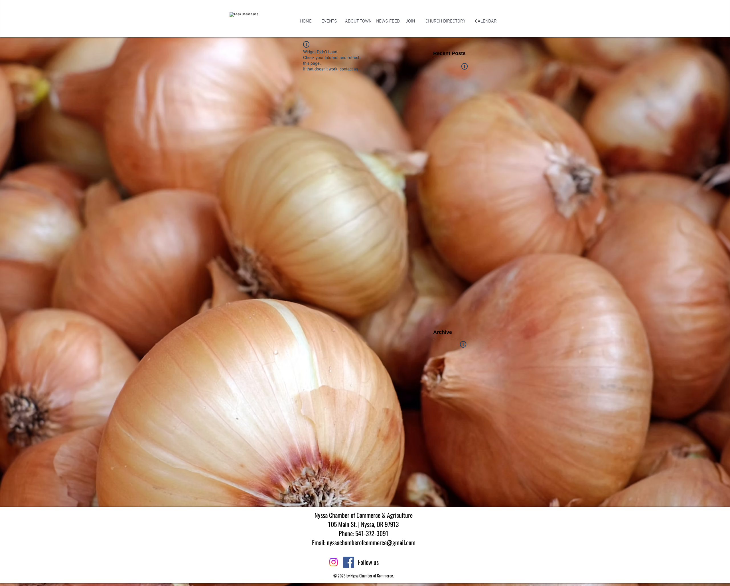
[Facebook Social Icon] (348, 562)
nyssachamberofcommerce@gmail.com (371, 542)
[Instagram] (333, 562)
